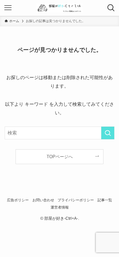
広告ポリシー (18, 200)
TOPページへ (60, 156)
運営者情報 (60, 207)
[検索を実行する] (107, 133)
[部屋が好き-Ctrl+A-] (59, 8)
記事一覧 (105, 200)
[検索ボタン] (111, 8)
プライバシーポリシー (76, 200)
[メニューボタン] (8, 8)
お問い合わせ (43, 200)
